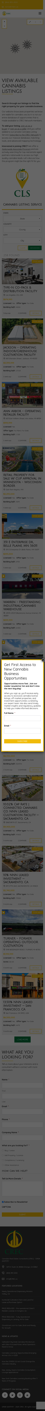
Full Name (9, 713)
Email (7, 725)
